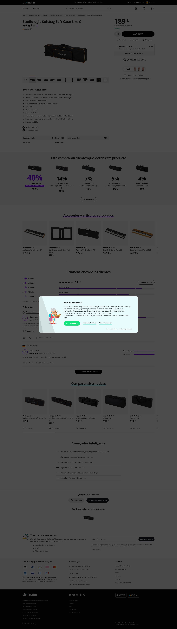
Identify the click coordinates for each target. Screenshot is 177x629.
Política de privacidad (125, 329)
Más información (105, 323)
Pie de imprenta (111, 329)
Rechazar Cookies (89, 323)
